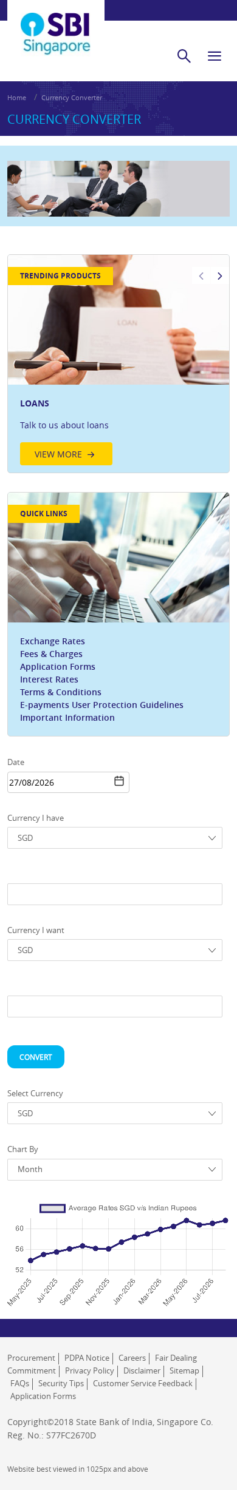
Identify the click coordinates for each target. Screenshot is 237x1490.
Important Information (67, 717)
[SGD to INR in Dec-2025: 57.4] (121, 1245)
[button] (119, 780)
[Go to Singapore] (56, 25)
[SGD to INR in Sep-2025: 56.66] (83, 1248)
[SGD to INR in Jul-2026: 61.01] (213, 1228)
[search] (184, 56)
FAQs (19, 1383)
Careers (132, 1357)
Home (16, 97)
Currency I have (35, 817)
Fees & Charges (51, 653)
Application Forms (57, 666)
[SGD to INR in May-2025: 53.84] (30, 1261)
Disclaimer (141, 1370)
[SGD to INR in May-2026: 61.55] (186, 1225)
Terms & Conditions (60, 692)
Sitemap (184, 1370)
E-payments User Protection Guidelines (102, 704)
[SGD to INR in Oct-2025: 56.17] (95, 1250)
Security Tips (61, 1383)
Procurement (31, 1357)
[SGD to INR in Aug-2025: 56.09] (69, 1251)
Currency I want (35, 930)
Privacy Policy (89, 1370)
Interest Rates (49, 679)
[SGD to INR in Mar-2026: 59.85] (160, 1233)
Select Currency (35, 1093)
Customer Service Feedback (143, 1383)
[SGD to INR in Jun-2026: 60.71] (199, 1230)
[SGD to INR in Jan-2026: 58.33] (134, 1241)
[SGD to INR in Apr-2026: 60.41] (173, 1231)
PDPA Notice (86, 1357)
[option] (118, 364)
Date (15, 762)
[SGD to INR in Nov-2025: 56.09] (109, 1251)
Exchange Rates (52, 641)
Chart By (22, 1149)
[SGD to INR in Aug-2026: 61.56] (225, 1226)
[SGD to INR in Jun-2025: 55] (44, 1256)
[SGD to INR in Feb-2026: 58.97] (148, 1237)
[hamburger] (214, 56)
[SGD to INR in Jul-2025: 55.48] (56, 1254)
